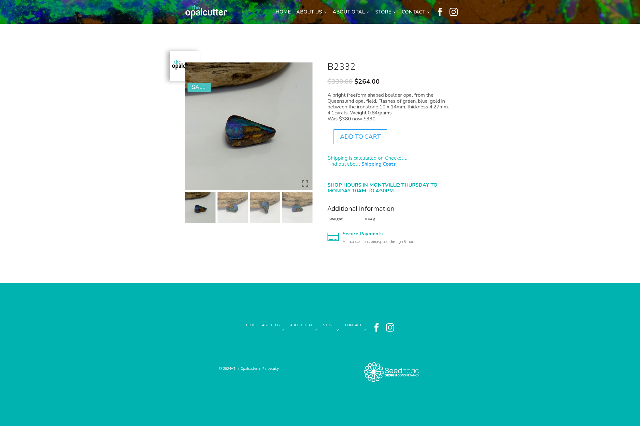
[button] (305, 128)
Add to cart (360, 137)
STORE (383, 11)
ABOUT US (309, 11)
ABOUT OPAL (348, 11)
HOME (283, 11)
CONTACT (413, 11)
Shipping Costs (379, 164)
